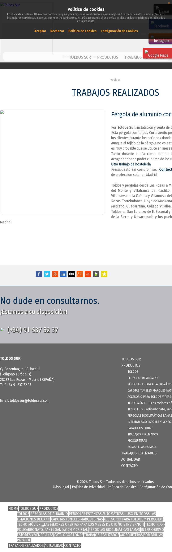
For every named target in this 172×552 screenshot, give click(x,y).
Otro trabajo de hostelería (131, 164)
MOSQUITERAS (137, 441)
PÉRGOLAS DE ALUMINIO (143, 378)
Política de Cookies (122, 487)
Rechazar (57, 31)
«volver (115, 79)
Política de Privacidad (88, 487)
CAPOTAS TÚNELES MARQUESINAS (150, 390)
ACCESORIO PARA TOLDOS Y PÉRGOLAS (133, 519)
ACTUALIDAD (130, 459)
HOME (13, 508)
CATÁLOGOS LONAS (140, 428)
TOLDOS (133, 372)
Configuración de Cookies (119, 31)
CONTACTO (129, 465)
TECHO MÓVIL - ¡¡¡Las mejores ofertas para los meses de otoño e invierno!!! (80, 524)
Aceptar (40, 31)
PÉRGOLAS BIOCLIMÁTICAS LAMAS (114, 529)
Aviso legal (61, 487)
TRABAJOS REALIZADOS (143, 434)
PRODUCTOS (48, 508)
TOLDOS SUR (80, 57)
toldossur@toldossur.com (30, 400)
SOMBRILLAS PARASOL (142, 447)
